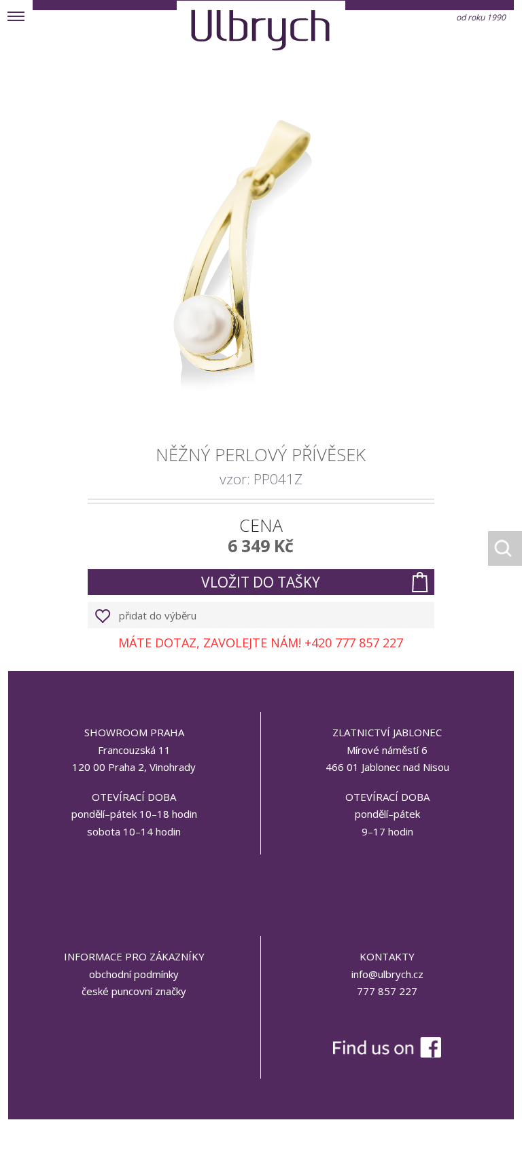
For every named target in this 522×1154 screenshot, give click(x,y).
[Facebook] (387, 1019)
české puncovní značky (134, 991)
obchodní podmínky (134, 974)
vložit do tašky (260, 582)
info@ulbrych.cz (387, 974)
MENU (16, 16)
